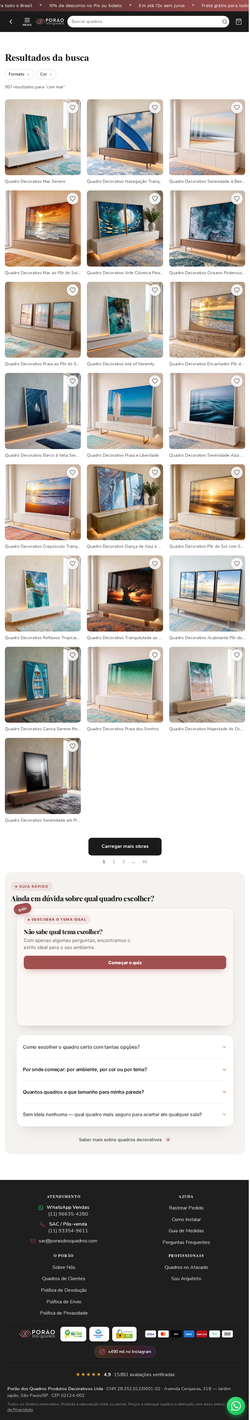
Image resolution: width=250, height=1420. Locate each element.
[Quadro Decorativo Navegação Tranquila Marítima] (122, 141)
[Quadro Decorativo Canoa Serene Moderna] (42, 679)
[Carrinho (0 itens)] (238, 21)
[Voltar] (11, 22)
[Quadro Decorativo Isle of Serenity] (122, 321)
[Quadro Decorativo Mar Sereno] (42, 141)
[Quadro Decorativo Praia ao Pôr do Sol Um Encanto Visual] (42, 321)
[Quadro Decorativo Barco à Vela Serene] (42, 410)
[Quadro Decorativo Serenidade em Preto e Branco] (42, 769)
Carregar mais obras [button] (122, 834)
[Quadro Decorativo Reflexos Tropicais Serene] (42, 590)
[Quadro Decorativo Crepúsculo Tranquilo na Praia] (42, 500)
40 (142, 849)
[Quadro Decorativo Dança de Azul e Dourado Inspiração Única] (122, 500)
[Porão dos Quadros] (49, 22)
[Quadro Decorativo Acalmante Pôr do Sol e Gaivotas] (203, 590)
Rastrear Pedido (183, 1195)
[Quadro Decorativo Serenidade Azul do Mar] (203, 410)
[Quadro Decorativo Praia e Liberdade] (122, 410)
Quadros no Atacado (183, 1255)
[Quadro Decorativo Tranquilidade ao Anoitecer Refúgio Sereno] (122, 590)
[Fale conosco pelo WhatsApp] (231, 1406)
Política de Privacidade (63, 1301)
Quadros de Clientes (62, 1266)
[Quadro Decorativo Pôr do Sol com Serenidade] (203, 500)
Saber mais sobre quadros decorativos (118, 1127)
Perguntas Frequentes (183, 1230)
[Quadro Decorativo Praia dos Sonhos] (122, 679)
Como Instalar (182, 1207)
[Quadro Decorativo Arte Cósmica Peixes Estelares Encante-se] (122, 231)
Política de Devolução (63, 1278)
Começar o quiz (123, 950)
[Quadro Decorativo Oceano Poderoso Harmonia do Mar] (203, 231)
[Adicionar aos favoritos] (71, 107)
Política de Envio (62, 1289)
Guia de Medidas (183, 1218)
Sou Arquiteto (183, 1266)
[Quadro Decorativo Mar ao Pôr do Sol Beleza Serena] (42, 231)
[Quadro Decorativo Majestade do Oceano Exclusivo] (203, 679)
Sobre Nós (62, 1255)
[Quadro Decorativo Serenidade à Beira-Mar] (203, 141)
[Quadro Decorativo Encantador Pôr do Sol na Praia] (203, 321)
